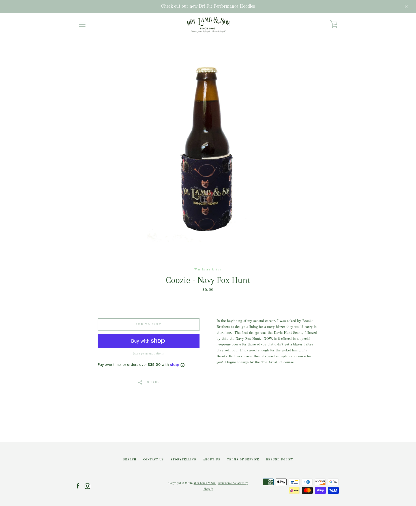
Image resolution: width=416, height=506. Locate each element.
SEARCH (129, 459)
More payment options (148, 353)
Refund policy (279, 459)
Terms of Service (243, 459)
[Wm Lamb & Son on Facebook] (78, 486)
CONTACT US (153, 459)
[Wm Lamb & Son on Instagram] (87, 486)
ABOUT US (211, 459)
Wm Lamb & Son (205, 483)
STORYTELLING (183, 459)
